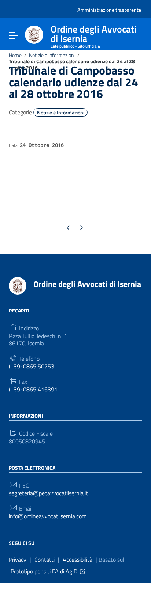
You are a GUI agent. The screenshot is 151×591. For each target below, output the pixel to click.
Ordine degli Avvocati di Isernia (87, 284)
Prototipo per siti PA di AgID (44, 571)
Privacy (17, 559)
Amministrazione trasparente (109, 10)
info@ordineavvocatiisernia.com (47, 516)
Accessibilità (77, 559)
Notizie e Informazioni (52, 55)
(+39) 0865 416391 (33, 389)
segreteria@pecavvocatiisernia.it (48, 493)
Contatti (44, 559)
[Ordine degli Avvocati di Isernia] (34, 34)
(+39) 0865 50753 (31, 366)
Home (15, 55)
